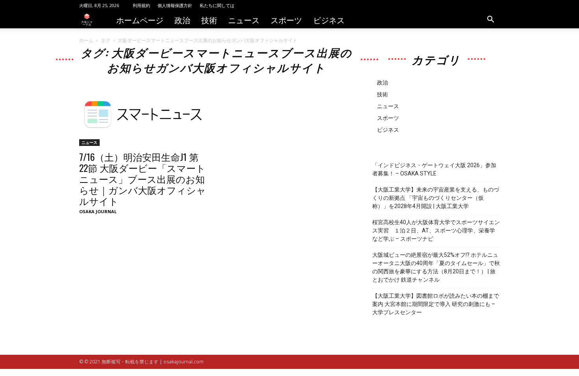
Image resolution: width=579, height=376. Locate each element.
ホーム (86, 40)
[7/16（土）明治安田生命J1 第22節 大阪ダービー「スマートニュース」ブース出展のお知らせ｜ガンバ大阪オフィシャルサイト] (143, 114)
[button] (490, 20)
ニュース (244, 20)
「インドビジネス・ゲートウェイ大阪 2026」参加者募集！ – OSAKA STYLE (434, 169)
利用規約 (141, 5)
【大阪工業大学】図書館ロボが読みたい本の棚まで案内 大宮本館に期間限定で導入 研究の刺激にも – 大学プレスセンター (435, 304)
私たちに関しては (217, 5)
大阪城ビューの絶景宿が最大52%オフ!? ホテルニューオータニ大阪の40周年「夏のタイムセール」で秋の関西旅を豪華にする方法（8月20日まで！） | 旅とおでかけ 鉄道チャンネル (436, 267)
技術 (209, 20)
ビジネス (329, 20)
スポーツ (286, 20)
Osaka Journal (98, 211)
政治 (182, 20)
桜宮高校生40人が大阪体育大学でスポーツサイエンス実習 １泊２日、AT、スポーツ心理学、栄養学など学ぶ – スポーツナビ (436, 230)
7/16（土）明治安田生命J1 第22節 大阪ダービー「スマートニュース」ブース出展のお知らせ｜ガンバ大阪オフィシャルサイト (142, 178)
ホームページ (139, 20)
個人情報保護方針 (175, 5)
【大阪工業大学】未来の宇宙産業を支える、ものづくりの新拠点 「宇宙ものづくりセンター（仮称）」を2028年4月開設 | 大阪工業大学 (435, 197)
